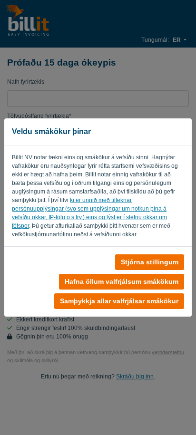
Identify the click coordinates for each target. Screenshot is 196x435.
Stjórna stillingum (149, 262)
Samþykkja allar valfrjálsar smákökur (119, 301)
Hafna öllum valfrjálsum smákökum (121, 281)
